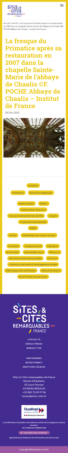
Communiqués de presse (33, 209)
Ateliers (44, 203)
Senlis (15, 23)
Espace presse (34, 344)
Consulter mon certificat (35, 433)
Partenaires (18, 192)
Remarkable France (33, 252)
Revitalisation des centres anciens (38, 235)
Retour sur (54, 252)
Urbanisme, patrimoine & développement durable (33, 264)
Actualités (33, 185)
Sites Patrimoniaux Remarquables (25, 258)
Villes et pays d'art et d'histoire (21, 270)
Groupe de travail (33, 246)
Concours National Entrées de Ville (26, 215)
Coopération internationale (33, 222)
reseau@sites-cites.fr (34, 396)
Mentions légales (34, 367)
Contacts (34, 339)
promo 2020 (12, 252)
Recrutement (34, 362)
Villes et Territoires (51, 270)
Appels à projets (26, 203)
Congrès (53, 215)
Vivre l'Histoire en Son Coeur (33, 276)
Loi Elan (13, 235)
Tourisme (52, 258)
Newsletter (34, 348)
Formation (13, 246)
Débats (33, 228)
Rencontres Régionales (41, 192)
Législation (52, 246)
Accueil (7, 23)
